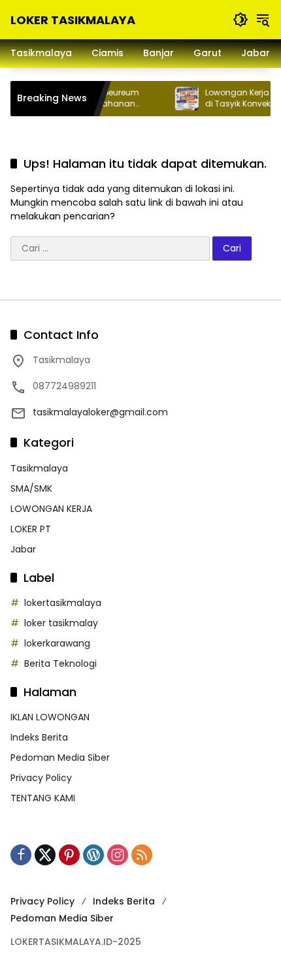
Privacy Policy (41, 777)
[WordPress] (93, 854)
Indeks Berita (39, 737)
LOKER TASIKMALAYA (72, 20)
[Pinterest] (69, 854)
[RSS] (141, 854)
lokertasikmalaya (62, 602)
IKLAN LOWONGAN (50, 717)
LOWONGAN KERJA (51, 508)
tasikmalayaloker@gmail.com (100, 412)
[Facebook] (20, 854)
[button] (240, 19)
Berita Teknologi (60, 663)
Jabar (23, 549)
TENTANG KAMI (42, 798)
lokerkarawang (57, 643)
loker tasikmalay (61, 623)
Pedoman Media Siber (60, 757)
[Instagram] (117, 854)
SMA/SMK (31, 488)
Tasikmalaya (39, 468)
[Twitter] (45, 854)
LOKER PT (30, 528)
